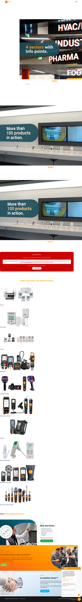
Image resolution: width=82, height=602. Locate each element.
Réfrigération (3, 371)
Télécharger (44, 590)
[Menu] (76, 1)
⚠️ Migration (36, 268)
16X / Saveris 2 (3, 327)
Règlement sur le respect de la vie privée (11, 598)
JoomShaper (74, 598)
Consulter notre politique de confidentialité (68, 580)
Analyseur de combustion (5, 416)
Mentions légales (22, 598)
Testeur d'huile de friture (5, 460)
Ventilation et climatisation (5, 482)
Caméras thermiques (4, 394)
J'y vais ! (4, 564)
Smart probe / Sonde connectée (6, 505)
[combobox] (41, 84)
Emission (2, 438)
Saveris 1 (2, 305)
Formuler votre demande (47, 540)
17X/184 (1, 349)
